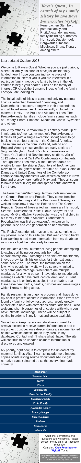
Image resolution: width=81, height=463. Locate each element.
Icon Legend (40, 425)
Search (40, 380)
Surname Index (40, 376)
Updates (40, 421)
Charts (40, 385)
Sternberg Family (40, 398)
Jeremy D (68, 460)
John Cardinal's (61, 456)
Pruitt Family (40, 403)
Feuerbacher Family (40, 394)
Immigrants (40, 389)
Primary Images (40, 412)
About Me (40, 430)
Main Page (41, 371)
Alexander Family (41, 407)
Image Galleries (40, 416)
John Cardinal (72, 458)
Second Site (73, 456)
